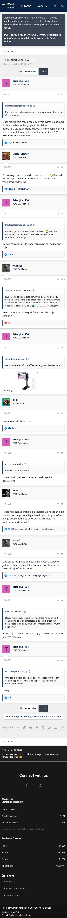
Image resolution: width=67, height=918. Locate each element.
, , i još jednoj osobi (31, 529)
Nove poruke (9, 881)
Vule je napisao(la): (14, 611)
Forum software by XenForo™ (26, 908)
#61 (63, 660)
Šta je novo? (8, 875)
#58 (63, 504)
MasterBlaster (21, 153)
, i (17, 142)
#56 (63, 413)
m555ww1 (60, 866)
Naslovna (13, 757)
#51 (63, 94)
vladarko (17, 265)
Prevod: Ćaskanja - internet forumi (17, 915)
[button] (4, 6)
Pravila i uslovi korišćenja (30, 754)
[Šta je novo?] (55, 6)
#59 (63, 554)
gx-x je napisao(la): (14, 464)
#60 (63, 600)
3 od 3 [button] (43, 71)
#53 (63, 213)
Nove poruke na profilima (15, 888)
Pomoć (5, 757)
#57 (63, 453)
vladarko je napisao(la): (16, 358)
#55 (63, 348)
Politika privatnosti (51, 754)
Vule (15, 490)
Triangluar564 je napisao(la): (18, 290)
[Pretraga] (62, 6)
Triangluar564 (10, 64)
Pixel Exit (15, 912)
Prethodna (31, 71)
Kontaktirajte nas (9, 754)
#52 (63, 167)
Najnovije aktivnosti (12, 895)
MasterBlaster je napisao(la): (18, 105)
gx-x (15, 399)
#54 (63, 279)
